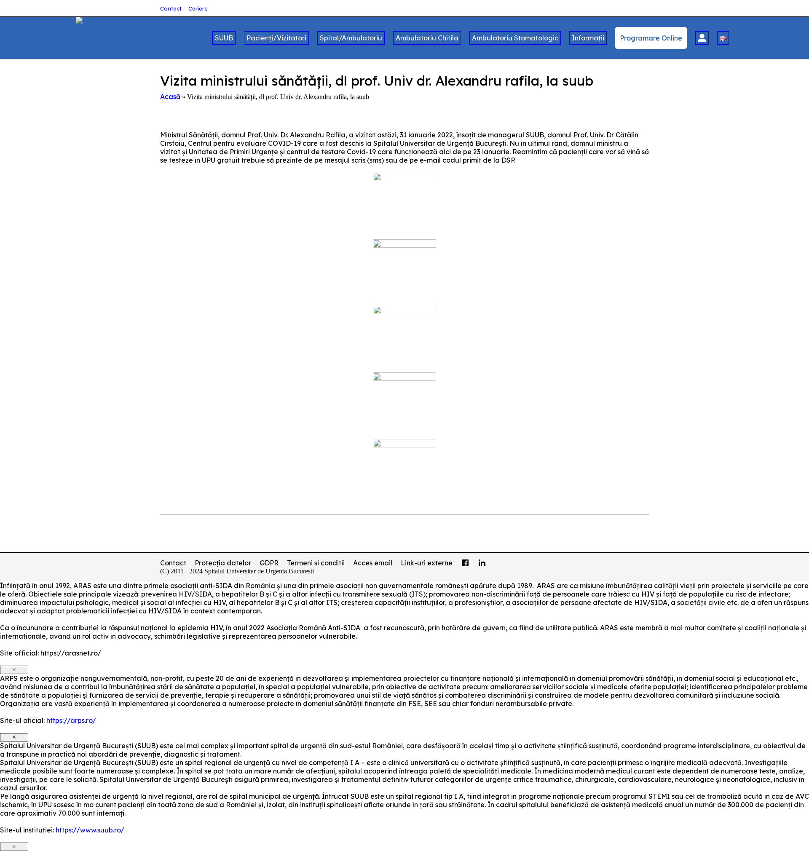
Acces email (372, 563)
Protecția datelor (223, 563)
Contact (171, 8)
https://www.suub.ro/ (90, 830)
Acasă (170, 96)
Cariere (198, 8)
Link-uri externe (427, 563)
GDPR (269, 563)
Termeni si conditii (316, 563)
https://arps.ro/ (71, 720)
